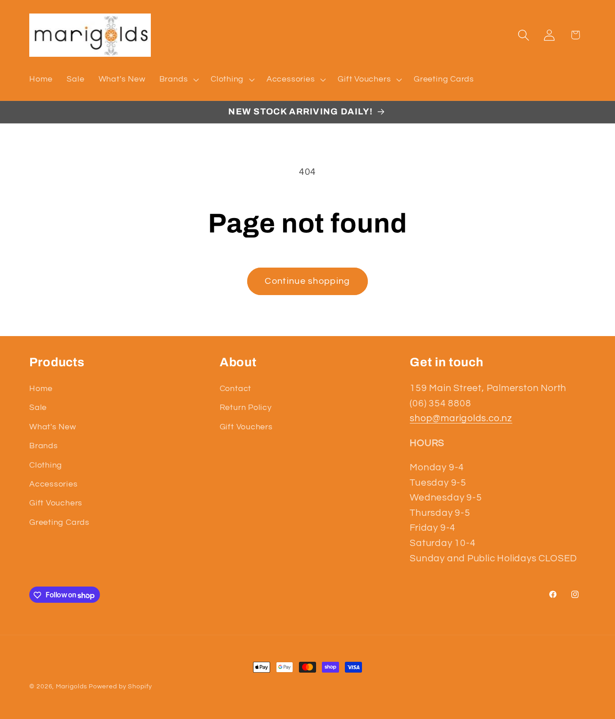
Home (41, 388)
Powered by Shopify (120, 686)
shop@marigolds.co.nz (461, 418)
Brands (43, 445)
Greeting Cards (59, 522)
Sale (38, 408)
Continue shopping (307, 281)
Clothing (45, 465)
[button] (177, 79)
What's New (52, 427)
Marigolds (71, 686)
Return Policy (246, 408)
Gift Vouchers (55, 503)
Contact (235, 388)
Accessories (53, 484)
